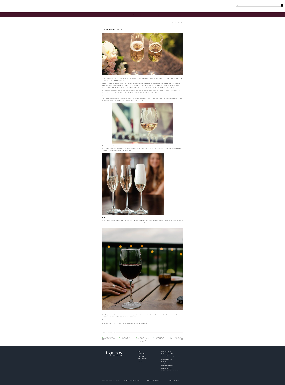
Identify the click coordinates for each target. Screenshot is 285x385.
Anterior (174, 22)
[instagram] (5, 5)
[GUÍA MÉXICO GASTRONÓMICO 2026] (159, 338)
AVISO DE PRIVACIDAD (174, 380)
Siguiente (179, 22)
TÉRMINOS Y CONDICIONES (153, 380)
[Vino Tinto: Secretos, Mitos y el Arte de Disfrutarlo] (125, 339)
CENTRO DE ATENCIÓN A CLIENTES (132, 380)
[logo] (142, 3)
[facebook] (2, 5)
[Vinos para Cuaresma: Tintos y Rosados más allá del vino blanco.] (176, 339)
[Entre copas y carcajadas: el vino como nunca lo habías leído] (108, 339)
